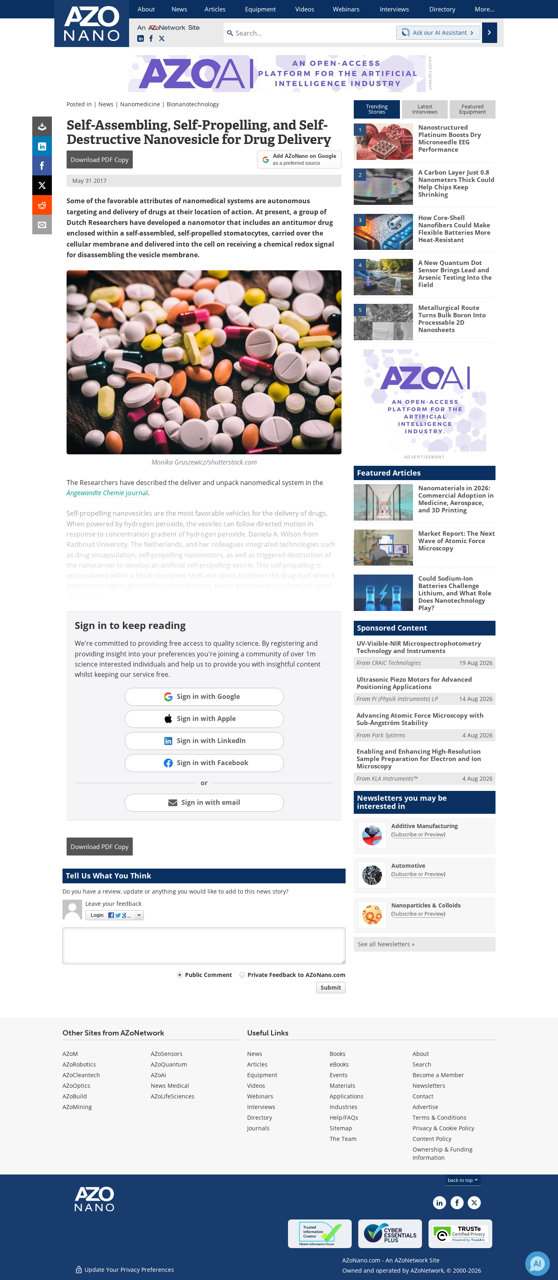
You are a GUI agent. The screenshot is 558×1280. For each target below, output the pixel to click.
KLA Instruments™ (394, 778)
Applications (347, 1096)
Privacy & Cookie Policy (443, 1128)
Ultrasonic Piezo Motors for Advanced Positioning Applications (414, 683)
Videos (256, 1085)
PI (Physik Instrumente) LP (405, 699)
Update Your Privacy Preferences (128, 1269)
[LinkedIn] (42, 146)
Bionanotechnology (193, 104)
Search (422, 1064)
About (421, 1054)
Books (338, 1054)
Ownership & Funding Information (443, 1153)
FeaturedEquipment (472, 109)
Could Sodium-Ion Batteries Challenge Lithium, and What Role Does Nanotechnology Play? (454, 593)
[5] (383, 321)
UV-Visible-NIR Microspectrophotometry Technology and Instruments (419, 647)
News (106, 104)
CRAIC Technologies (396, 663)
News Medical (170, 1085)
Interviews (261, 1107)
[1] (383, 141)
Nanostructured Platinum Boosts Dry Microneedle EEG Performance (449, 138)
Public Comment (208, 975)
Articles (257, 1064)
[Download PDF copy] (42, 126)
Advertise (425, 1107)
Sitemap (341, 1128)
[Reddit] (42, 205)
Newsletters (429, 1085)
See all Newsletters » (386, 944)
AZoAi (158, 1075)
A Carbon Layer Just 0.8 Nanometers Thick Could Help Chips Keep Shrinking (456, 183)
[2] (383, 186)
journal (107, 492)
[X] (42, 185)
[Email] (42, 224)
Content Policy (432, 1139)
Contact (423, 1096)
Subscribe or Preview (418, 834)
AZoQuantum (169, 1064)
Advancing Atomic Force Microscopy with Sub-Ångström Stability (420, 719)
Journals (258, 1128)
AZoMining (77, 1107)
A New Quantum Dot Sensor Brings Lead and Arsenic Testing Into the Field (455, 273)
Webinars (260, 1096)
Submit (331, 987)
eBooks (339, 1064)
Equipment (262, 1075)
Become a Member (438, 1075)
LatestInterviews (424, 109)
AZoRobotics (79, 1064)
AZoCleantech (81, 1075)
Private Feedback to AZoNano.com (297, 975)
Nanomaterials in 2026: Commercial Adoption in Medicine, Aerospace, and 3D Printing (456, 499)
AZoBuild (74, 1096)
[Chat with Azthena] (537, 1263)
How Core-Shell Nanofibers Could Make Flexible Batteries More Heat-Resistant (454, 228)
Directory (259, 1117)
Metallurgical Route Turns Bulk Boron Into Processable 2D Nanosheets (452, 318)
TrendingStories (377, 109)
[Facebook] (42, 165)
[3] (383, 231)
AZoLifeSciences (172, 1096)
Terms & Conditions (439, 1117)
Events (339, 1075)
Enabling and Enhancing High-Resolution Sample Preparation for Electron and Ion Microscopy (419, 758)
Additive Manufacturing (424, 826)
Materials (342, 1085)
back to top (461, 1180)
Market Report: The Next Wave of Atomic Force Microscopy (456, 540)
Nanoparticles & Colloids (426, 905)
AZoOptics (76, 1085)
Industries (343, 1107)
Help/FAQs (344, 1117)
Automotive (408, 865)
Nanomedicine (140, 104)
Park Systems (388, 735)
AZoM (70, 1054)
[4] (383, 276)
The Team (343, 1139)
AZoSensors (167, 1054)
